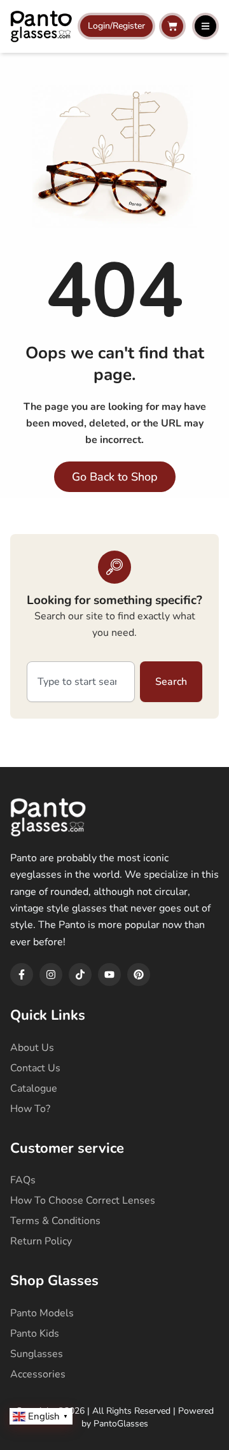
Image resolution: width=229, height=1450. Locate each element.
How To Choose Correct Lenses (82, 1200)
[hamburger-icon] (205, 26)
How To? (30, 1109)
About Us (32, 1048)
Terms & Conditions (55, 1221)
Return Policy (41, 1241)
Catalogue (33, 1088)
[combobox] (81, 681)
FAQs (23, 1180)
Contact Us (35, 1068)
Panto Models (42, 1313)
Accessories (38, 1374)
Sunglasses (36, 1354)
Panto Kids (34, 1334)
